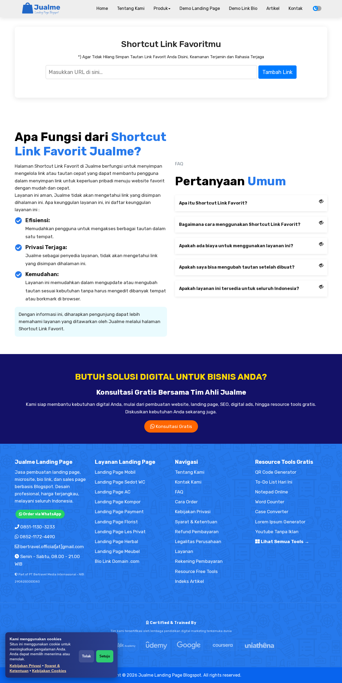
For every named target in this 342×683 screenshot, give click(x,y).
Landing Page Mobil (115, 472)
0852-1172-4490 (37, 536)
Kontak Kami (188, 482)
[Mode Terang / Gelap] (317, 8)
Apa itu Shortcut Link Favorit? (213, 203)
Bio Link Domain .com (117, 561)
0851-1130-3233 (37, 526)
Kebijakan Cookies (49, 671)
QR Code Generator (275, 472)
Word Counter (269, 501)
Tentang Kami (131, 8)
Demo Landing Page (200, 8)
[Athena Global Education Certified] (259, 645)
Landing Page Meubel (117, 551)
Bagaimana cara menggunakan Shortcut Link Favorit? (239, 224)
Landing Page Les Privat (120, 531)
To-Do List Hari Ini (273, 482)
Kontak (295, 8)
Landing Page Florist (116, 521)
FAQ (179, 491)
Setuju (104, 656)
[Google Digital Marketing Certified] (188, 645)
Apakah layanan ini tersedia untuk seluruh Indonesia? (239, 288)
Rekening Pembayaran (199, 561)
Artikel (272, 8)
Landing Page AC (112, 491)
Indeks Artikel (189, 581)
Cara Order (186, 501)
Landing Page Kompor (118, 501)
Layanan (184, 551)
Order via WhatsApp (41, 514)
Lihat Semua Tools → (284, 541)
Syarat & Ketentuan (196, 521)
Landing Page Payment (119, 511)
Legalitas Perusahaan (198, 541)
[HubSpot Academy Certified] (121, 645)
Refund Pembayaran (197, 531)
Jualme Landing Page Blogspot (169, 675)
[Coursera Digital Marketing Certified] (223, 645)
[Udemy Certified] (156, 645)
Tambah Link (277, 72)
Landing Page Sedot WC (120, 482)
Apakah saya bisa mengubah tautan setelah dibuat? (236, 267)
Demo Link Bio (243, 8)
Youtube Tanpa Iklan (276, 531)
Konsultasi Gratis (173, 426)
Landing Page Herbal (116, 541)
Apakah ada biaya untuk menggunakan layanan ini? (236, 245)
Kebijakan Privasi (25, 666)
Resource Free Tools (196, 571)
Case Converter (271, 511)
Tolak (86, 656)
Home (102, 8)
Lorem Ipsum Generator (280, 521)
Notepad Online (271, 491)
